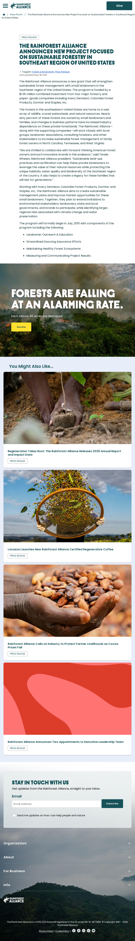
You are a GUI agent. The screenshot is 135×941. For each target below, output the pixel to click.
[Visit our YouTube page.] (93, 930)
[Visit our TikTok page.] (88, 930)
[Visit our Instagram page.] (79, 930)
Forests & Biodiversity (43, 71)
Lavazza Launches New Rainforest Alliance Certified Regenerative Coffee (61, 549)
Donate (21, 326)
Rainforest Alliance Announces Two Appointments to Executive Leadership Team (66, 742)
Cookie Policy (62, 931)
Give (119, 6)
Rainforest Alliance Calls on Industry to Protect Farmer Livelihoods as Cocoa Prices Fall (63, 645)
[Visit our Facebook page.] (74, 930)
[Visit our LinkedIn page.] (83, 930)
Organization (15, 843)
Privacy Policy (46, 931)
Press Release (62, 71)
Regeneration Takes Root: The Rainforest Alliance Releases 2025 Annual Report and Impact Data (64, 453)
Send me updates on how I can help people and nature (51, 815)
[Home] (20, 5)
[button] (5, 5)
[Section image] (67, 443)
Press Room (16, 14)
